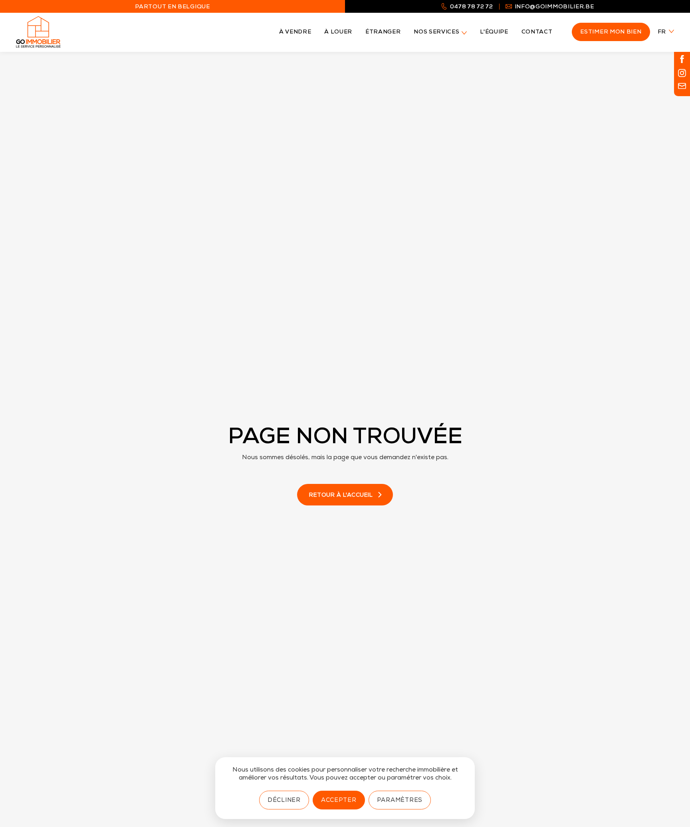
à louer (338, 32)
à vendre (295, 32)
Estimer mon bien (610, 32)
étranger (383, 32)
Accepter (339, 800)
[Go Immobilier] (38, 32)
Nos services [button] (436, 32)
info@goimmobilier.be (554, 7)
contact (537, 32)
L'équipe (494, 32)
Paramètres (399, 800)
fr (662, 32)
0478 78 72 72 (471, 7)
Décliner (284, 800)
